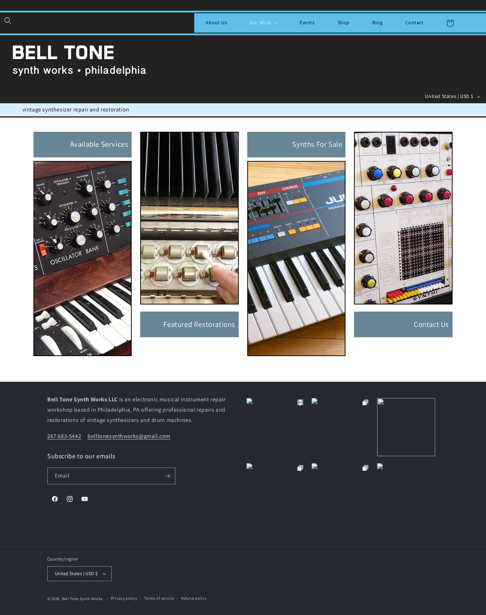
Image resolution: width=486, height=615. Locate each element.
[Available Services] (82, 357)
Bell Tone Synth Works (82, 598)
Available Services (99, 144)
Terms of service (159, 598)
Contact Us (431, 324)
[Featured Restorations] (189, 306)
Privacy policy (124, 598)
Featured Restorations (199, 324)
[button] (8, 20)
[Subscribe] (167, 476)
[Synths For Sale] (296, 357)
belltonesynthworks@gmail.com (129, 436)
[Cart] (450, 23)
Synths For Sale (317, 144)
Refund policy (193, 598)
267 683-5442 (64, 436)
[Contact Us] (403, 306)
